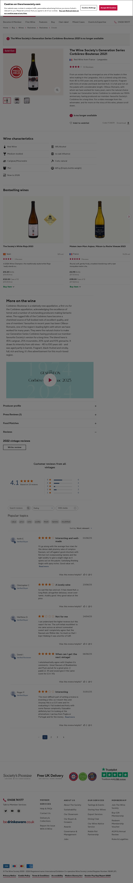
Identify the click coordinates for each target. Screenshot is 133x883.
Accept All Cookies (108, 8)
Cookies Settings (89, 8)
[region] (66, 8)
